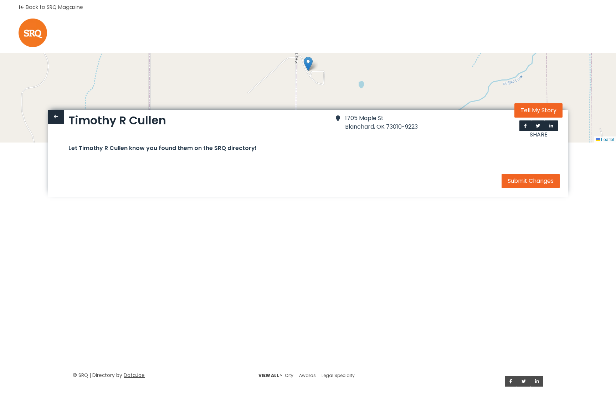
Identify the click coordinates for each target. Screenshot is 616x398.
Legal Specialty (338, 375)
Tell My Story (538, 110)
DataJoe (134, 375)
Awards (307, 375)
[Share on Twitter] (538, 125)
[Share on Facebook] (525, 125)
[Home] (33, 32)
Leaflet (607, 139)
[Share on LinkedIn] (551, 125)
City (289, 375)
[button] (308, 64)
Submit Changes (531, 181)
